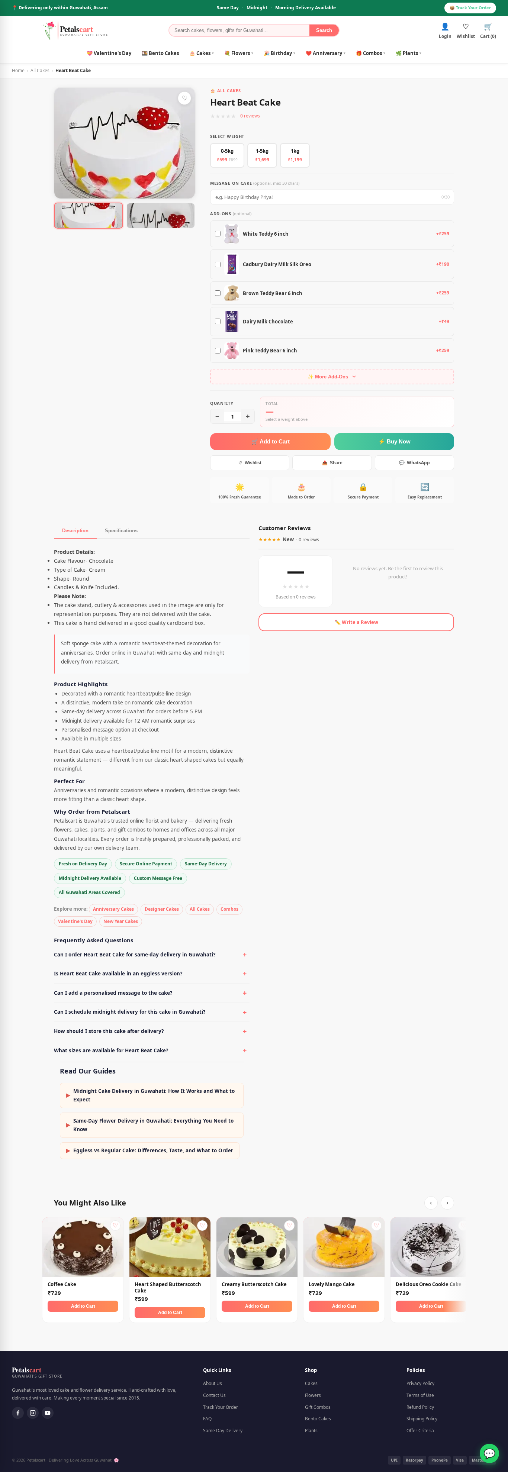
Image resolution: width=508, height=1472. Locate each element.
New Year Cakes (120, 921)
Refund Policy (420, 1407)
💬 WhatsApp (414, 462)
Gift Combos (318, 1407)
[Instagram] (33, 1413)
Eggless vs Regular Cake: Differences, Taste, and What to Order (149, 1150)
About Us (212, 1383)
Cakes (311, 1383)
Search (324, 30)
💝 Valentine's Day (109, 53)
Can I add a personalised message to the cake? (113, 993)
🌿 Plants (408, 53)
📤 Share (332, 462)
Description (75, 530)
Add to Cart (83, 1306)
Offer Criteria (420, 1430)
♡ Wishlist (249, 462)
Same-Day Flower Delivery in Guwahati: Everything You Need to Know (150, 1125)
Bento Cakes (318, 1418)
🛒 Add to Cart (270, 441)
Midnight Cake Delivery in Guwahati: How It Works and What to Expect (150, 1095)
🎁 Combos (370, 53)
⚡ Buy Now (394, 441)
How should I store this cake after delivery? (109, 1031)
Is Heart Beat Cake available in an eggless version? (118, 973)
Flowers (313, 1395)
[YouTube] (48, 1413)
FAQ (207, 1418)
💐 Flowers (238, 53)
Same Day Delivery (222, 1430)
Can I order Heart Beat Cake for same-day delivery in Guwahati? (134, 954)
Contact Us (214, 1395)
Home (18, 70)
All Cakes (39, 70)
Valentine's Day (75, 921)
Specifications (121, 530)
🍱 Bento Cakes (160, 53)
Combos (229, 909)
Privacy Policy (420, 1383)
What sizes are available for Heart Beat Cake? (111, 1050)
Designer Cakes (162, 909)
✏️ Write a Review (356, 622)
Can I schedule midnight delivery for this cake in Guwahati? (129, 1011)
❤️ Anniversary (325, 53)
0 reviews (250, 116)
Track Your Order (220, 1407)
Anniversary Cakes (113, 909)
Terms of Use (420, 1395)
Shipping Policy (421, 1418)
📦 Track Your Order (470, 7)
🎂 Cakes (201, 53)
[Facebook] (18, 1413)
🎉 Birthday (279, 53)
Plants (311, 1430)
